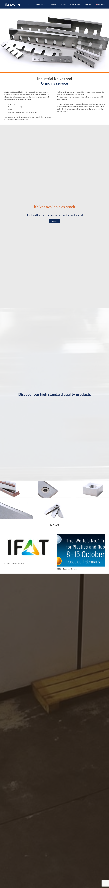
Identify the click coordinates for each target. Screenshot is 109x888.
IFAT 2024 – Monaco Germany (14, 563)
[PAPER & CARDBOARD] (16, 510)
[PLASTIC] (54, 489)
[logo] (11, 4)
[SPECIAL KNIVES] (54, 510)
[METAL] (16, 489)
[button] (44, 4)
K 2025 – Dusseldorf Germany (67, 569)
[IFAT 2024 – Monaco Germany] (28, 547)
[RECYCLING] (92, 489)
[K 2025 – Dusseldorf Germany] (81, 550)
